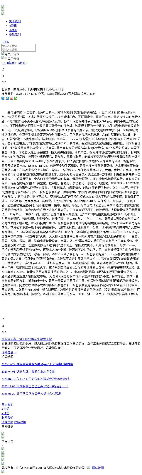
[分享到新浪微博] (11, 98)
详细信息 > (8, 352)
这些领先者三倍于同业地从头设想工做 (26, 339)
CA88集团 (8, 63)
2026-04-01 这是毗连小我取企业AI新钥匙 (28, 371)
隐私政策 (20, 422)
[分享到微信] (15, 98)
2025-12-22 (37, 364)
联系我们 (7, 417)
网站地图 (98, 467)
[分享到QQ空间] (7, 98)
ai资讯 (22, 63)
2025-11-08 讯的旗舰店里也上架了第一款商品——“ (34, 386)
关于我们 (7, 404)
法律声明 (7, 422)
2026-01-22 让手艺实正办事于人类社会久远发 (31, 393)
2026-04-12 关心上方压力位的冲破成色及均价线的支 (35, 379)
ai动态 (5, 413)
